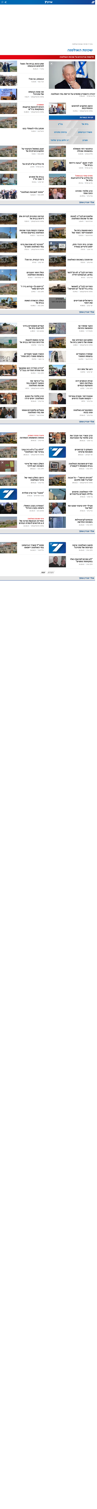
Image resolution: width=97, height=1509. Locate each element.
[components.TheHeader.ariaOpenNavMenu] (81, 2)
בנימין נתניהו (60, 132)
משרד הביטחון (85, 132)
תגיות (85, 44)
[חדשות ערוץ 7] (48, 2)
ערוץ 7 (91, 44)
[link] (72, 80)
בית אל (85, 124)
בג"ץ (60, 124)
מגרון (85, 140)
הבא (43, 572)
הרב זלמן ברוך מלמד (60, 140)
